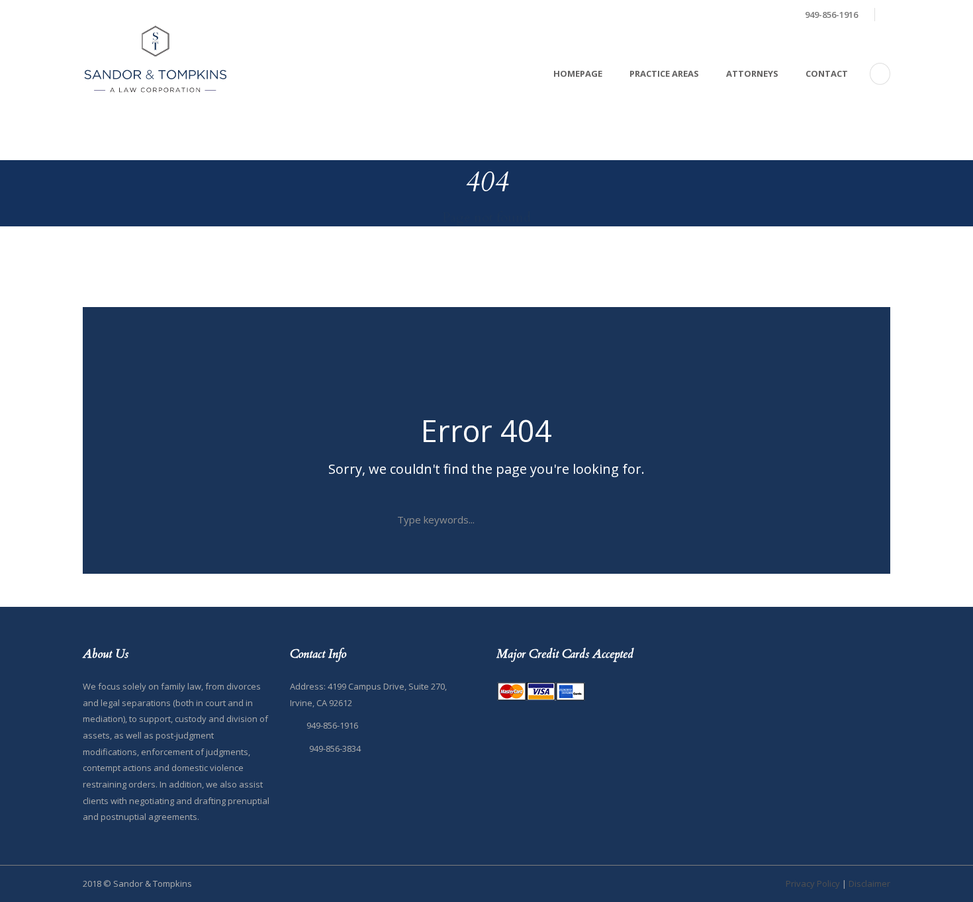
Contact (827, 73)
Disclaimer (869, 883)
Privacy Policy (813, 883)
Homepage (577, 73)
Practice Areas (664, 73)
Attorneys (752, 73)
